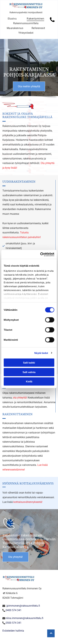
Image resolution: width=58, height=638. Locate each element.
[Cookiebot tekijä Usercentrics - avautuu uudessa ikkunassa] (41, 254)
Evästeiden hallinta (13, 630)
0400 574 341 (13, 610)
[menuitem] (12, 18)
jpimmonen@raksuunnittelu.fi (23, 605)
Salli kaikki (29, 362)
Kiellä (29, 381)
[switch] (49, 319)
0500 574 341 (13, 622)
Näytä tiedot (41, 352)
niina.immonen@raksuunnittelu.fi (24, 618)
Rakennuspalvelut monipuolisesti (26, 12)
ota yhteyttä (19, 397)
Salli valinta (29, 372)
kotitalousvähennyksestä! (27, 502)
